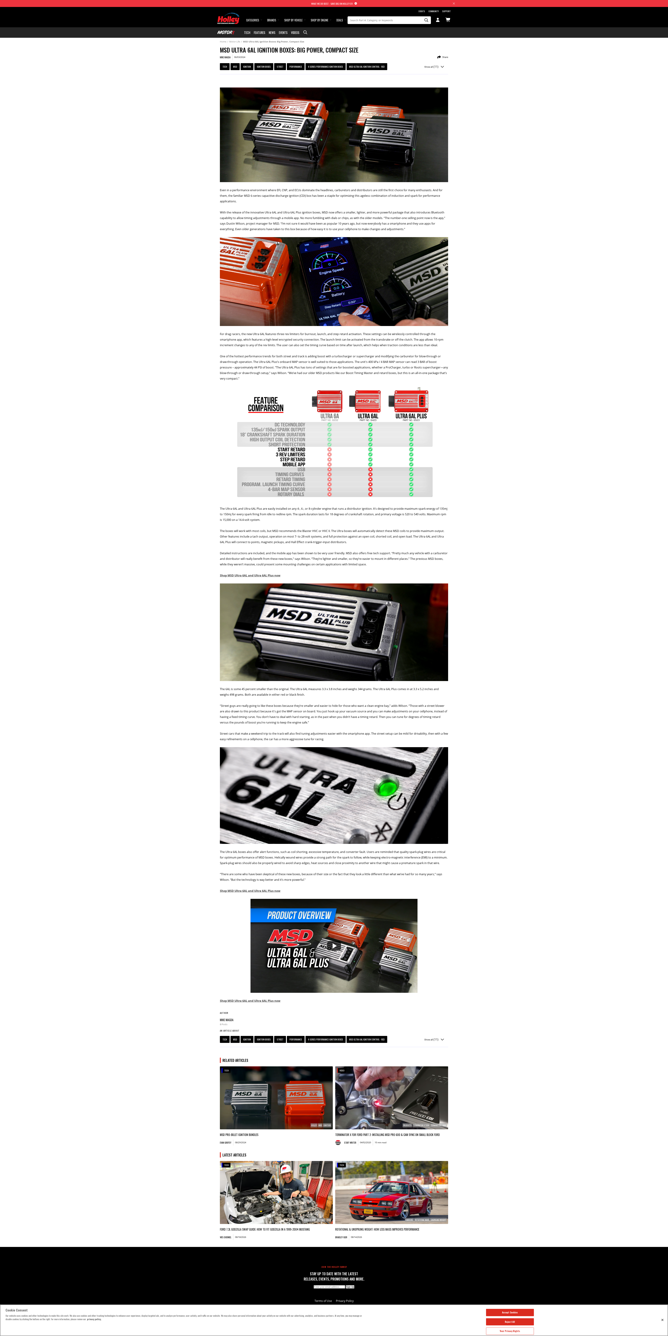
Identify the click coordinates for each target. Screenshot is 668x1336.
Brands (271, 20)
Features (259, 32)
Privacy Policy (345, 1301)
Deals (339, 20)
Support (446, 11)
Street (280, 66)
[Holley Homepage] (228, 15)
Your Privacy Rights (510, 1331)
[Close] (662, 1320)
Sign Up (350, 1287)
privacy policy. (94, 1319)
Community (433, 11)
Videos (295, 32)
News (272, 32)
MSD (235, 66)
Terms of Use (323, 1301)
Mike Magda (226, 1020)
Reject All (510, 1321)
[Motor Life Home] (226, 32)
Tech (247, 32)
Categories (252, 20)
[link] (276, 1097)
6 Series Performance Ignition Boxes (325, 66)
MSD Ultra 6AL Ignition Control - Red (367, 66)
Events (422, 11)
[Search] (426, 20)
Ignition (247, 66)
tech (224, 66)
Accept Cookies (510, 1312)
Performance (295, 66)
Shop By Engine (319, 20)
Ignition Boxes (264, 66)
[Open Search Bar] (305, 32)
